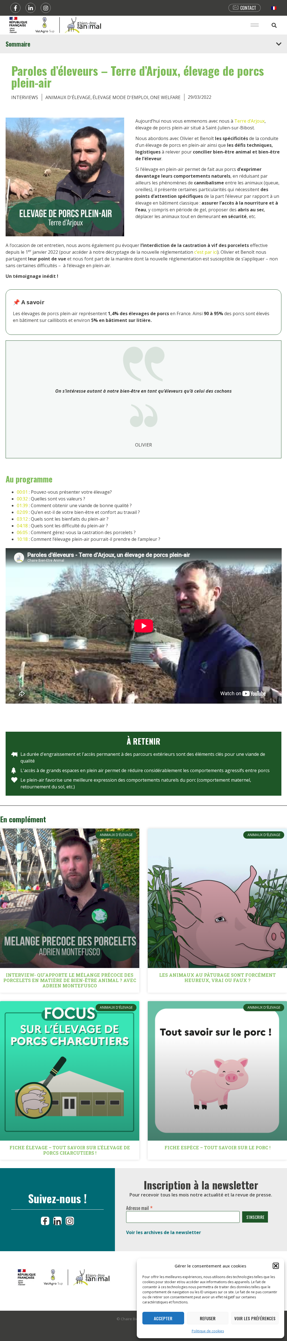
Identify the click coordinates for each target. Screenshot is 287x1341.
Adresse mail (139, 1206)
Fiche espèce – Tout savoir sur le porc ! (217, 1147)
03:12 (22, 519)
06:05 (22, 532)
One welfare (165, 97)
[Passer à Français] (274, 8)
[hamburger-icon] (254, 25)
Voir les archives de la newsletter (163, 1232)
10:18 (22, 539)
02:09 (22, 512)
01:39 (22, 505)
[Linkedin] (31, 8)
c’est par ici (205, 252)
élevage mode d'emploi (120, 97)
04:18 (22, 526)
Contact (248, 7)
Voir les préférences (255, 1318)
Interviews (24, 97)
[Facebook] (15, 8)
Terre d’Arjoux (249, 121)
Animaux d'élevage (68, 97)
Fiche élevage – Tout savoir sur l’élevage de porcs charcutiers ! (70, 1150)
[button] (276, 1266)
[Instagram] (46, 8)
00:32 (22, 499)
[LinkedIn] (57, 1221)
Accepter (163, 1318)
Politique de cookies (208, 1331)
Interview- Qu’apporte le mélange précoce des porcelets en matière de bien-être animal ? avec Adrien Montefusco (69, 980)
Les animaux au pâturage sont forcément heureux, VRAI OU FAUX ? (217, 977)
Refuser (208, 1318)
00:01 (22, 492)
